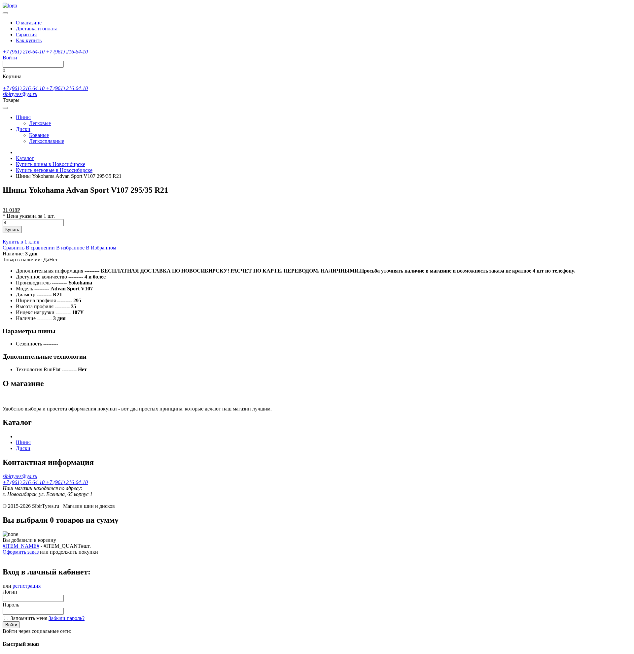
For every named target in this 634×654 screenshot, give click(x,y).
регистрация (27, 586)
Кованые (39, 135)
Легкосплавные (46, 141)
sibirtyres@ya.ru (20, 94)
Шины (23, 117)
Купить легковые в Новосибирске (54, 170)
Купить (12, 229)
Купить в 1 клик (21, 242)
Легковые (40, 123)
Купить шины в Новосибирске (50, 164)
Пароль (11, 604)
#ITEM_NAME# (21, 546)
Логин (10, 592)
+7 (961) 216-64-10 (24, 51)
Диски (23, 129)
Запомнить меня (29, 618)
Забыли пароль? (67, 618)
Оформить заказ (21, 552)
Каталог (25, 158)
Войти (11, 624)
